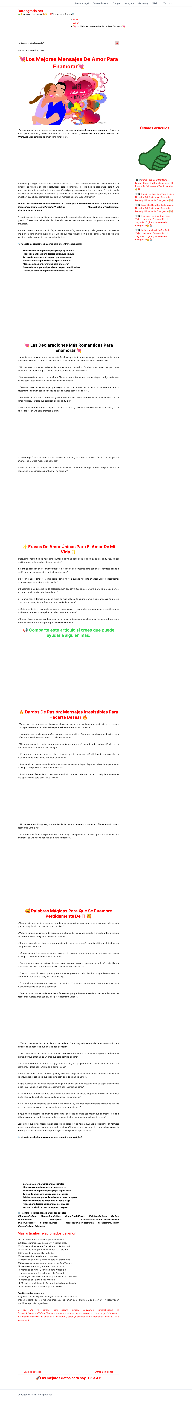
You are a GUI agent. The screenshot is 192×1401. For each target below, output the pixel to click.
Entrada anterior (31, 1372)
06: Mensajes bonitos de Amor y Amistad (38, 1256)
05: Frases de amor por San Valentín (36, 1253)
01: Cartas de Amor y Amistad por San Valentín (41, 1239)
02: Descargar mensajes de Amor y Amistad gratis (42, 1243)
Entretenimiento (101, 3)
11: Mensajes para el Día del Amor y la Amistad (41, 1273)
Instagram (129, 3)
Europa (116, 3)
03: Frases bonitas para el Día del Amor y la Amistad (44, 1246)
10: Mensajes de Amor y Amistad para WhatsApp (42, 1269)
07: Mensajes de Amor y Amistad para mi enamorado (44, 1259)
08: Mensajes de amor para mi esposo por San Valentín (45, 1263)
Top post (167, 3)
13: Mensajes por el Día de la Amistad (36, 1279)
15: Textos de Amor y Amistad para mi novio (40, 1286)
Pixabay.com (112, 1300)
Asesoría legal (82, 3)
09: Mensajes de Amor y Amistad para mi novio (41, 1266)
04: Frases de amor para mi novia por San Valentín (43, 1249)
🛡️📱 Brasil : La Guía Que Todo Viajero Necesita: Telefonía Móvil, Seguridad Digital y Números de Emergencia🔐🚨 (154, 208)
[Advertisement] (68, 160)
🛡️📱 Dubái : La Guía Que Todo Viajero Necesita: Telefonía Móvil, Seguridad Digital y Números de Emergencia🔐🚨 (154, 197)
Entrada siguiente (105, 1372)
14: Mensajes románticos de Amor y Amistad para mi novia (47, 1283)
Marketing (143, 3)
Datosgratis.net (30, 11)
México (155, 3)
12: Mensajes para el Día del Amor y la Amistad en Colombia (47, 1276)
